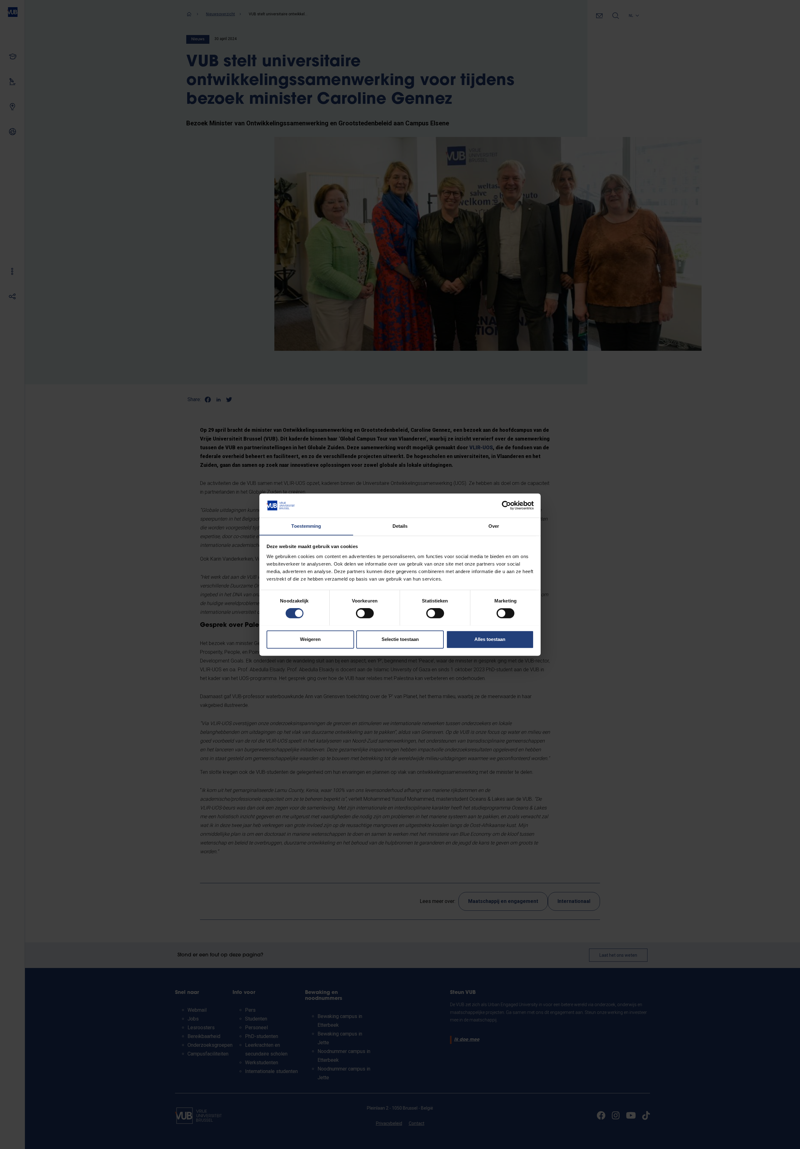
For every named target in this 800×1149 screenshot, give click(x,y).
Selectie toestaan (400, 639)
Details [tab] (400, 526)
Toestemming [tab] (306, 526)
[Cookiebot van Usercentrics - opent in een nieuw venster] (506, 505)
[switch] (365, 613)
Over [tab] (493, 526)
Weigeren (310, 639)
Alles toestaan (489, 639)
